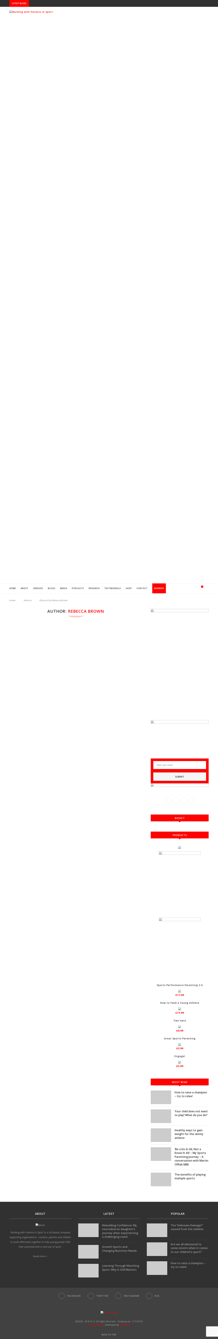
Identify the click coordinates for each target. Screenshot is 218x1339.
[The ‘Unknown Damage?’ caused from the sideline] (157, 1230)
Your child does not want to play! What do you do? (191, 1113)
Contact (142, 588)
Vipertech (125, 1324)
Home (12, 588)
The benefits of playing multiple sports (190, 1176)
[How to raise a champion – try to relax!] (161, 1097)
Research (94, 588)
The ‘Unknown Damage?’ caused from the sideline (187, 1227)
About (24, 588)
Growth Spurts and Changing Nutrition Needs (119, 1248)
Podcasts (78, 588)
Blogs (51, 588)
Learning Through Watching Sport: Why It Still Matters (120, 1267)
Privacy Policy (96, 1324)
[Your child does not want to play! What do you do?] (161, 1116)
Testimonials (112, 588)
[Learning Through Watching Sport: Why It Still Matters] (88, 1270)
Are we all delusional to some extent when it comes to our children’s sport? (189, 1248)
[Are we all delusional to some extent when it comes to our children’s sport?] (157, 1249)
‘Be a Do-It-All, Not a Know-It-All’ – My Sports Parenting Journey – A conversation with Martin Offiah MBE (191, 1156)
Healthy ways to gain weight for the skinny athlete (189, 1134)
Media (63, 588)
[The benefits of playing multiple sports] (161, 1179)
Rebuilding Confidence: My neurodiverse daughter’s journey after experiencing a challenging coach (120, 1231)
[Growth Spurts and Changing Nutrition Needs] (88, 1252)
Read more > (40, 1256)
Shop (129, 588)
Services (38, 588)
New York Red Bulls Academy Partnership (54, 3)
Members (159, 588)
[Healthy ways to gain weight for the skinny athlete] (161, 1135)
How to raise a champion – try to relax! (191, 1094)
